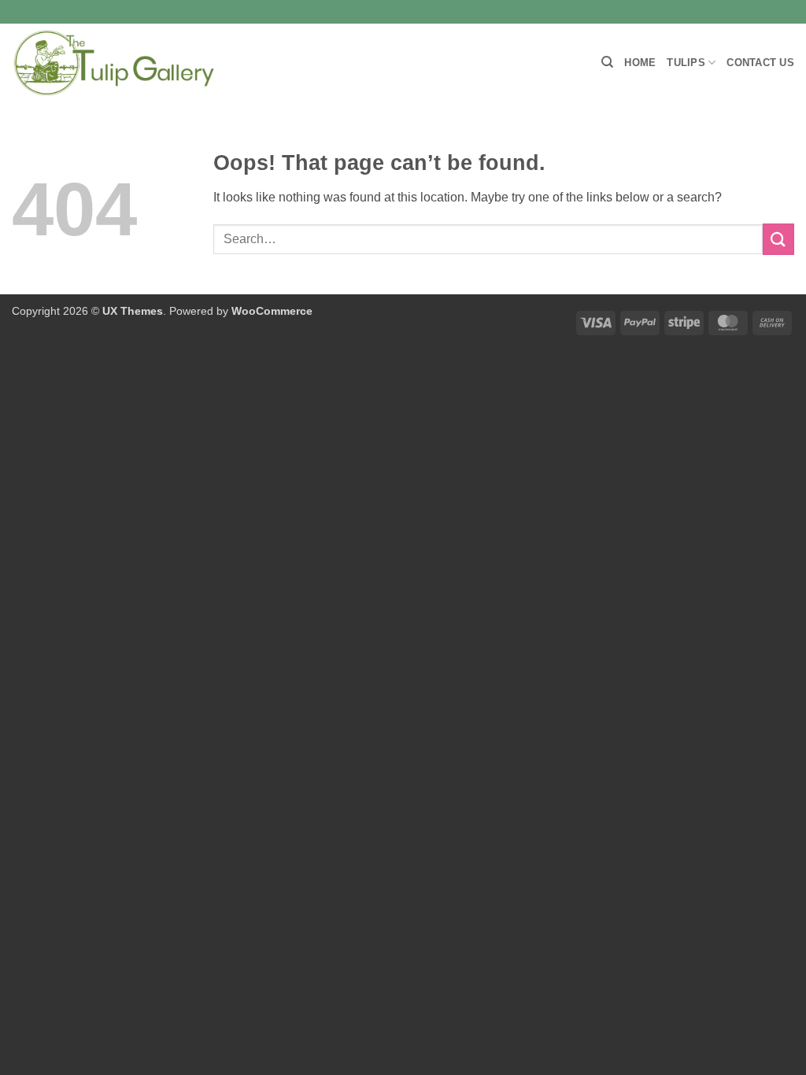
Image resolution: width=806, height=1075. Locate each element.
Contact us (760, 62)
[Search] (607, 62)
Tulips (686, 62)
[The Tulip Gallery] (114, 62)
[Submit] (778, 238)
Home (640, 62)
